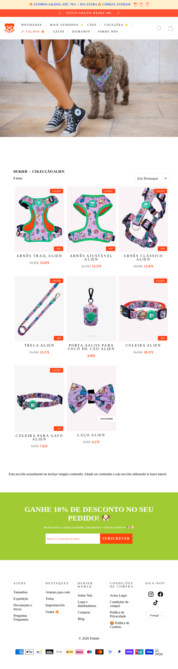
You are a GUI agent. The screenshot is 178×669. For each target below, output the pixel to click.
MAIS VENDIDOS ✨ (67, 24)
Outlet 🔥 (52, 612)
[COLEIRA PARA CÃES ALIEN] (143, 309)
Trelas (50, 599)
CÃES (92, 24)
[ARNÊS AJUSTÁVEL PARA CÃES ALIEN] (91, 219)
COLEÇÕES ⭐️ (117, 24)
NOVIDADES (32, 24)
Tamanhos (20, 592)
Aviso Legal (118, 595)
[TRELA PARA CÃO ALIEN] (39, 309)
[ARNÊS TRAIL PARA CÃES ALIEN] (39, 219)
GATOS (59, 31)
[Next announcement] (117, 13)
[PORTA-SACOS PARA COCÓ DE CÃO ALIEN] (91, 309)
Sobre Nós (85, 595)
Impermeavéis (55, 605)
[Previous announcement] (60, 13)
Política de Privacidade (118, 614)
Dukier (20, 171)
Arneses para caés (58, 592)
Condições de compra (119, 604)
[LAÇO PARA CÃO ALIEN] (91, 398)
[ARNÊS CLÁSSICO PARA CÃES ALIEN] (143, 219)
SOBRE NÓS (108, 31)
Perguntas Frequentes (20, 617)
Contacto (84, 612)
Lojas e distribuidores (87, 604)
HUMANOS (81, 31)
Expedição (20, 599)
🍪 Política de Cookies (119, 625)
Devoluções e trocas (22, 607)
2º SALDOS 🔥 (33, 31)
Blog (81, 619)
